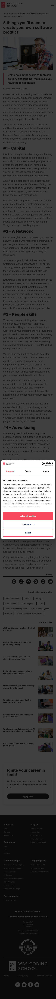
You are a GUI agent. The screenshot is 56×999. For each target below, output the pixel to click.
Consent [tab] (10, 471)
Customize (26, 524)
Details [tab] (28, 471)
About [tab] (46, 471)
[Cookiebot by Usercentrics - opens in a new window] (41, 464)
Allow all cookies (28, 516)
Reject (28, 533)
